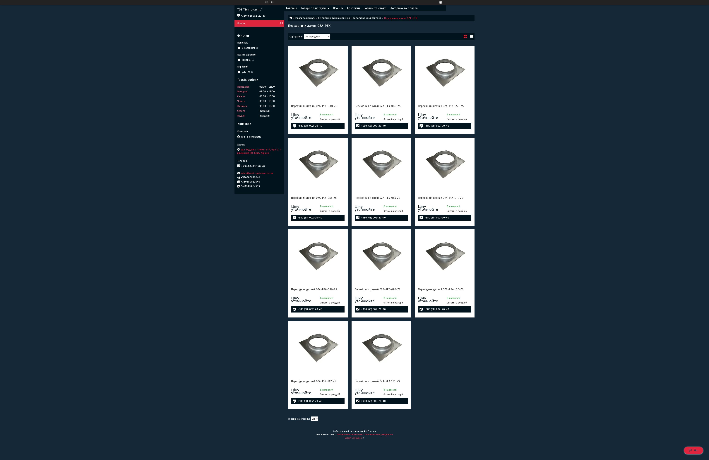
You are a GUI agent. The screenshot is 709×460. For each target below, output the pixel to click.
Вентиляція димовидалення (334, 18)
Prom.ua (372, 431)
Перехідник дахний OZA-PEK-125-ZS (377, 381)
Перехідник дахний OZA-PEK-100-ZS (440, 289)
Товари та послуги (313, 8)
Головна (291, 8)
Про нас (338, 8)
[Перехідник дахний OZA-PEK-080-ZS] (317, 255)
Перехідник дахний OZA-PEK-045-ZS (377, 106)
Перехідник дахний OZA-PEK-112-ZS (313, 381)
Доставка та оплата (404, 8)
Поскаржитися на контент (350, 434)
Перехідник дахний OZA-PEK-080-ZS (314, 289)
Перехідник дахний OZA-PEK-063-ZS (377, 197)
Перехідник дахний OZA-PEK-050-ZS (441, 106)
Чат (696, 450)
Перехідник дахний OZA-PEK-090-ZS (377, 289)
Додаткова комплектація (366, 18)
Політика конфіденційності (379, 434)
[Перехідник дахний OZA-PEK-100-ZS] (444, 255)
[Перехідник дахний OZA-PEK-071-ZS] (444, 164)
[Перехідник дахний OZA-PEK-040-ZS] (317, 72)
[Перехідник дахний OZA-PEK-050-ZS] (444, 72)
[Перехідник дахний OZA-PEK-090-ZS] (381, 255)
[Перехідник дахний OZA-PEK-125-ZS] (381, 347)
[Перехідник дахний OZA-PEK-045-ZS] (381, 72)
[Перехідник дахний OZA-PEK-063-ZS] (381, 164)
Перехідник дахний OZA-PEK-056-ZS (314, 197)
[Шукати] (281, 23)
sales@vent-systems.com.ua (257, 173)
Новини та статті (375, 8)
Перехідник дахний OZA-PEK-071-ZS (440, 197)
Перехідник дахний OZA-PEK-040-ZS (314, 106)
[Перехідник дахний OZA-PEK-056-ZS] (317, 164)
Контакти (353, 8)
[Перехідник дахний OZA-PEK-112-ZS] (317, 347)
